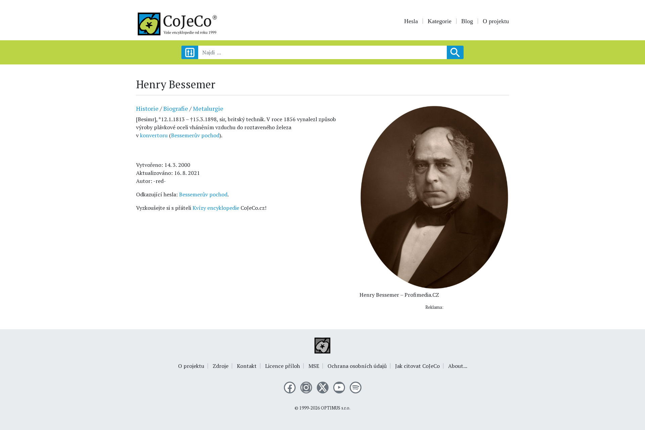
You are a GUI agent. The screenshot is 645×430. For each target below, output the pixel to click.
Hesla (411, 21)
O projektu (496, 21)
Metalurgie (208, 108)
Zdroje (220, 366)
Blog (467, 21)
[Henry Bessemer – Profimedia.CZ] (434, 196)
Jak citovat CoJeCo (417, 366)
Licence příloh (282, 366)
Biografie (175, 108)
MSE (313, 366)
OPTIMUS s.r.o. (335, 408)
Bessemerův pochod (195, 135)
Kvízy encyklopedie (215, 207)
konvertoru (154, 135)
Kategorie (440, 21)
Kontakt (247, 366)
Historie (147, 108)
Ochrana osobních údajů (357, 366)
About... (457, 366)
